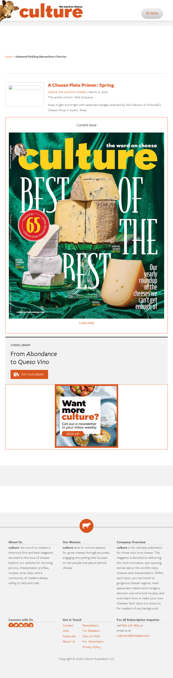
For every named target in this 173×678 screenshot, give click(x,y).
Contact (68, 625)
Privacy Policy (91, 646)
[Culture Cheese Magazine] (86, 526)
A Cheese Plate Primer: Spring (81, 84)
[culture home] (51, 14)
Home (8, 56)
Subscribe (69, 636)
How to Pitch (91, 636)
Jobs (66, 630)
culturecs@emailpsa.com (133, 635)
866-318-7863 (130, 625)
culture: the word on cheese (67, 91)
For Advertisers (92, 641)
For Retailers (91, 630)
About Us (69, 641)
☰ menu (153, 13)
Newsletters (90, 625)
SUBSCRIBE (86, 323)
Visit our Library (32, 374)
